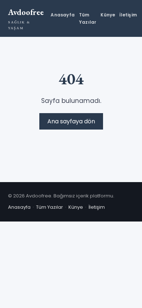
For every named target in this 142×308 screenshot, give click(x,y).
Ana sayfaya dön (71, 121)
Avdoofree (25, 18)
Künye (107, 15)
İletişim (128, 15)
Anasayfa (63, 15)
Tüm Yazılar (87, 18)
